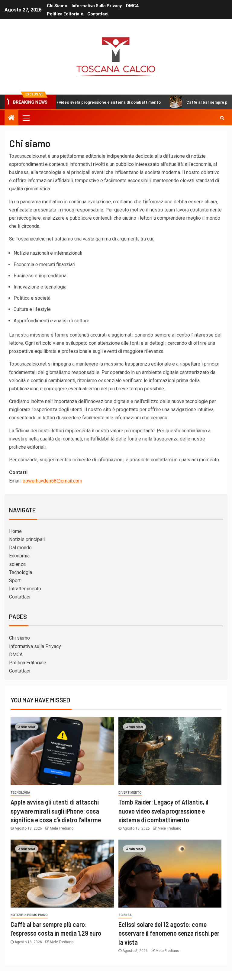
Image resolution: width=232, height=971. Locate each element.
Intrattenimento (25, 589)
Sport (15, 580)
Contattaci (97, 13)
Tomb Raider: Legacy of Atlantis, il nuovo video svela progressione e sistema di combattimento (163, 811)
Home (15, 531)
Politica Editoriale (65, 13)
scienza (17, 564)
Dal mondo (20, 547)
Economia (19, 556)
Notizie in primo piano (29, 915)
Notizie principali (27, 539)
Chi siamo (57, 5)
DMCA (132, 5)
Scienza (125, 915)
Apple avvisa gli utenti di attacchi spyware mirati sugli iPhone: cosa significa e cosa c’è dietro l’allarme (56, 811)
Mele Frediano (61, 828)
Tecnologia (20, 572)
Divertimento (130, 792)
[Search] (222, 118)
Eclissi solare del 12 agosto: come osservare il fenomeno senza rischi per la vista (168, 933)
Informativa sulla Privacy (97, 5)
